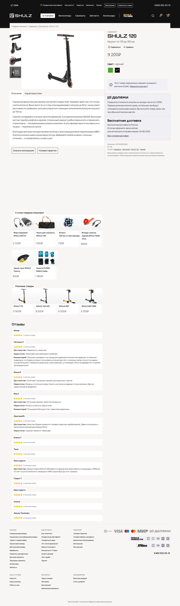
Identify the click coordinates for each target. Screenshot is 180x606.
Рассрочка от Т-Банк (49, 550)
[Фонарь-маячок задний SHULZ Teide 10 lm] (91, 222)
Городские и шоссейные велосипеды (23, 537)
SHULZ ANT (64, 306)
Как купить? (69, 5)
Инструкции (78, 547)
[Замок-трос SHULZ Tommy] (23, 258)
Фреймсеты (14, 550)
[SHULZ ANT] (68, 296)
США (15, 5)
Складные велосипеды (18, 534)
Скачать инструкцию (23, 150)
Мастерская (109, 5)
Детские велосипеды (17, 547)
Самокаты (80, 15)
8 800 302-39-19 (162, 5)
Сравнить (130, 47)
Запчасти (94, 15)
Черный (142, 149)
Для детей (43, 26)
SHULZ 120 (135, 149)
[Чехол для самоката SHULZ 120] (46, 222)
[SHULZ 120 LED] (46, 296)
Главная (15, 26)
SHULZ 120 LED (43, 306)
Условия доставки (48, 540)
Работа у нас (14, 585)
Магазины (90, 5)
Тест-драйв (46, 557)
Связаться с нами (125, 5)
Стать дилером (79, 582)
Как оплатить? (47, 534)
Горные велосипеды (17, 544)
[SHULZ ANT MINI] (91, 296)
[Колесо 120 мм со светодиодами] (68, 222)
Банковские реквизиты (50, 588)
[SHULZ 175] (23, 296)
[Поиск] (153, 15)
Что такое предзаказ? (50, 544)
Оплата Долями (47, 554)
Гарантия (80, 5)
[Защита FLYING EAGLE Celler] (46, 258)
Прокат (99, 5)
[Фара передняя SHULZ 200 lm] (23, 222)
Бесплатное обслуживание (83, 540)
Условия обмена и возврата (83, 537)
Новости (13, 578)
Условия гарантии (48, 150)
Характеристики (33, 93)
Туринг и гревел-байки (18, 540)
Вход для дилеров (80, 578)
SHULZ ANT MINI (89, 306)
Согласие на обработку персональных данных (95, 602)
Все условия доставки (118, 135)
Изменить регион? (139, 86)
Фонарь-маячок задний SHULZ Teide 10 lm (91, 236)
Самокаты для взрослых (19, 554)
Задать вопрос (47, 578)
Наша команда (15, 582)
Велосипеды (65, 15)
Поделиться (116, 47)
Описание (16, 93)
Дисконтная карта (48, 547)
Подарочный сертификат (52, 5)
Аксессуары (109, 15)
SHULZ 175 (18, 306)
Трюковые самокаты (17, 561)
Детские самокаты (17, 557)
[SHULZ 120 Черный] (63, 60)
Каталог (49, 15)
